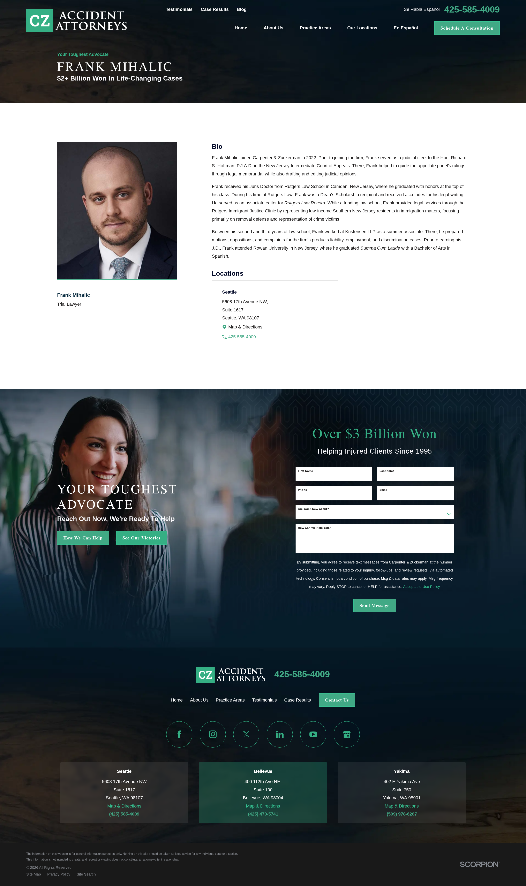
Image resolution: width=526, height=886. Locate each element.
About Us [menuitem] (273, 27)
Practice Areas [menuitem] (315, 27)
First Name (305, 470)
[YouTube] (313, 734)
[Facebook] (179, 734)
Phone (302, 489)
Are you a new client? (313, 508)
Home (177, 700)
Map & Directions (245, 327)
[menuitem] (33, 874)
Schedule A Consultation (467, 27)
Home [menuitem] (241, 27)
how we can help (83, 537)
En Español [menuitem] (406, 27)
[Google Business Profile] (347, 734)
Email (383, 489)
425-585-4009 (472, 9)
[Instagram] (213, 734)
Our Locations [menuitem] (362, 27)
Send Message (375, 605)
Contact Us (337, 699)
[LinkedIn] (280, 734)
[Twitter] (246, 734)
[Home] (76, 21)
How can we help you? (314, 527)
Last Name (387, 470)
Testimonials (179, 9)
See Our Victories (141, 537)
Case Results (215, 9)
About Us (199, 700)
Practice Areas (230, 700)
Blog (242, 9)
